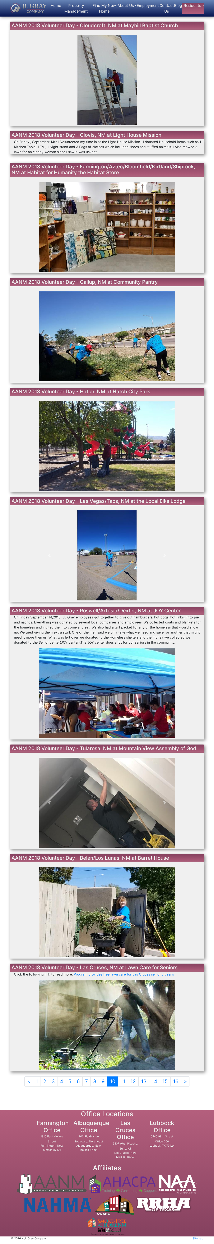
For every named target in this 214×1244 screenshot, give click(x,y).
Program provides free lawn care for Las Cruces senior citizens (124, 974)
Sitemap (198, 1238)
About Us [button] (125, 5)
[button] (49, 227)
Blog (178, 5)
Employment (148, 5)
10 (112, 1081)
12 (133, 1081)
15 (165, 1081)
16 (175, 1081)
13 (143, 1081)
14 (154, 1081)
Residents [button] (192, 5)
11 (123, 1081)
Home (56, 5)
